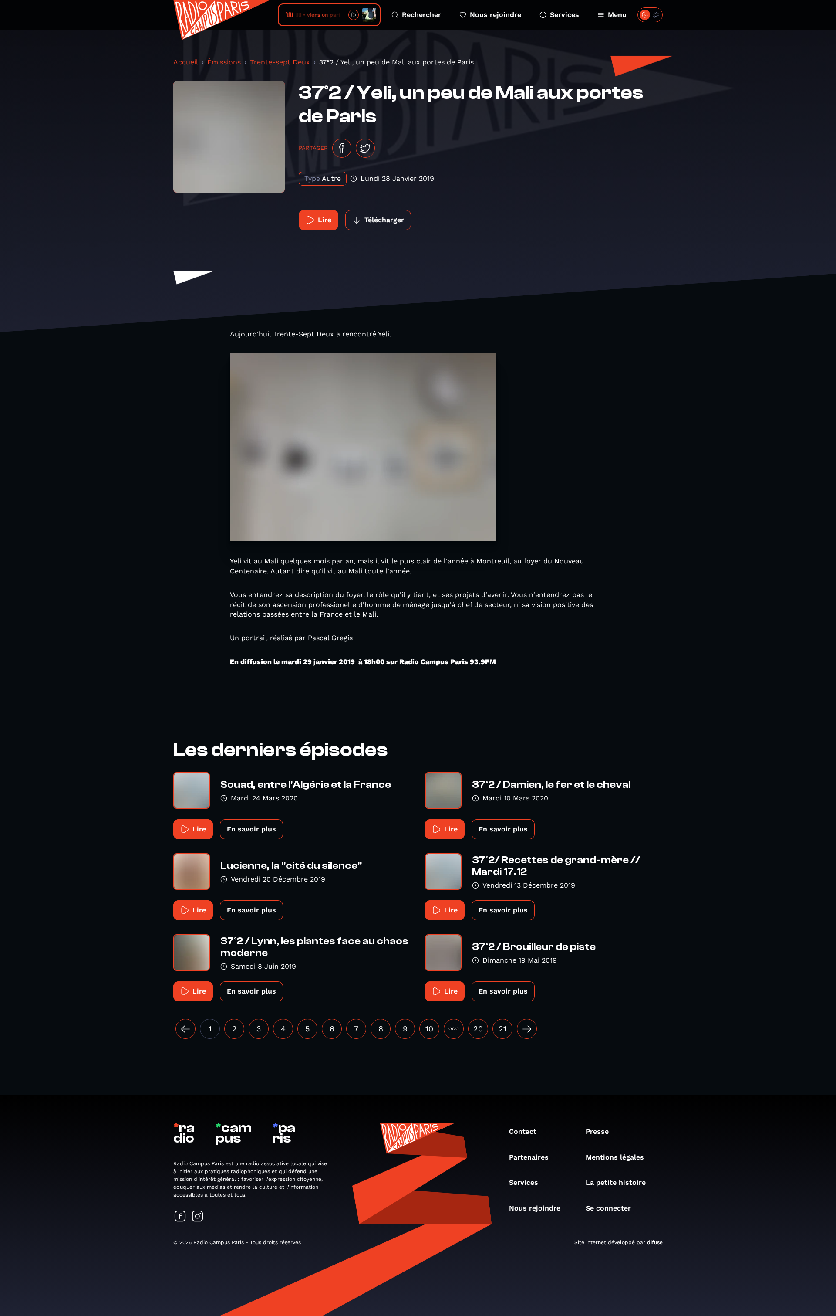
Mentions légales (615, 1157)
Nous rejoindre (495, 14)
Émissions (224, 62)
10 (429, 1028)
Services (564, 14)
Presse (597, 1131)
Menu (617, 14)
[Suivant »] (526, 1028)
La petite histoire (616, 1182)
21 (502, 1028)
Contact (522, 1131)
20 (478, 1028)
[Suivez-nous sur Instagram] (198, 1216)
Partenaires (529, 1157)
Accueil (185, 62)
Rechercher (421, 14)
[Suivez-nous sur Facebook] (180, 1216)
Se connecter (608, 1208)
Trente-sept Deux (280, 62)
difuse (655, 1242)
